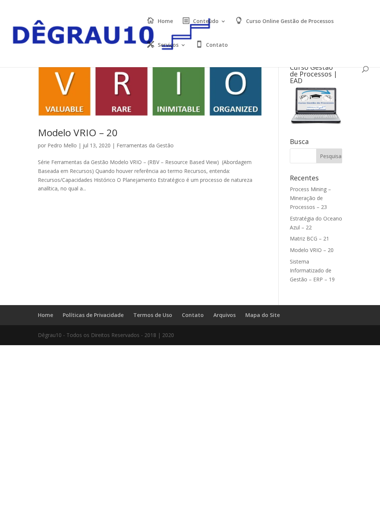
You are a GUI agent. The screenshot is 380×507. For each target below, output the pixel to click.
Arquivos (224, 314)
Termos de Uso (152, 314)
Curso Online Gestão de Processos (290, 21)
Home (165, 21)
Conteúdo (206, 21)
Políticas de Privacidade (93, 314)
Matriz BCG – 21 (309, 238)
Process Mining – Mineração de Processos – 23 (310, 198)
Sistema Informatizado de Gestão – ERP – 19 (312, 270)
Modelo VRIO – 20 (78, 132)
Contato (217, 45)
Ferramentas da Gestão (145, 145)
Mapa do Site (262, 314)
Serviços (168, 45)
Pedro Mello (62, 145)
